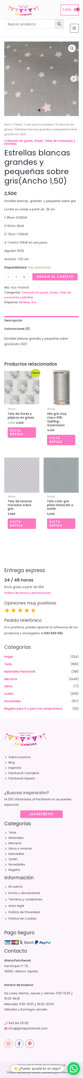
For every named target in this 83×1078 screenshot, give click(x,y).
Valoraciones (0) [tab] (17, 329)
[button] (72, 48)
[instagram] (9, 1043)
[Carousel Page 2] (44, 110)
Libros (8, 686)
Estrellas (24, 302)
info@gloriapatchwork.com (28, 1028)
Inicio (7, 124)
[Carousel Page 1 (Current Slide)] (39, 110)
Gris (33, 302)
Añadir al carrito (55, 277)
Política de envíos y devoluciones (27, 593)
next (73, 79)
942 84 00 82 (18, 1023)
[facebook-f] (20, 1043)
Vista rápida (16, 432)
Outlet (8, 694)
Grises (38, 141)
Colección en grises (18, 141)
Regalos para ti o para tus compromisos (33, 709)
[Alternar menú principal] (74, 28)
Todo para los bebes (38, 124)
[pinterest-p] (30, 1043)
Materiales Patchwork (19, 672)
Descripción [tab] (13, 321)
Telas (17, 124)
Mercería (10, 679)
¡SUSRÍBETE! (41, 814)
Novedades (12, 701)
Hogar (8, 657)
